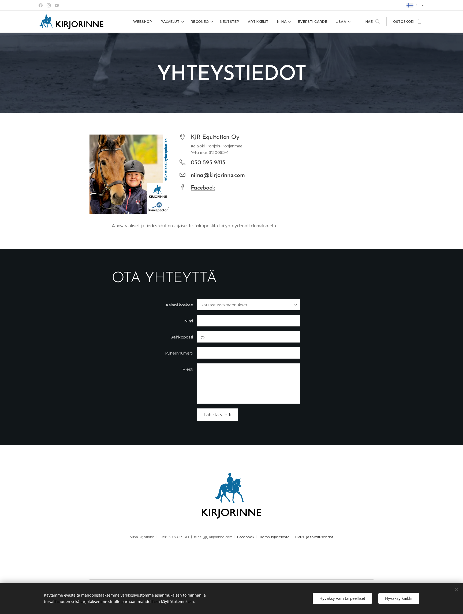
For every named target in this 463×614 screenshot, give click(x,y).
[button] (372, 21)
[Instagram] (48, 5)
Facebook (203, 188)
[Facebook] (40, 5)
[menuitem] (144, 21)
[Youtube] (56, 5)
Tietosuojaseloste (274, 537)
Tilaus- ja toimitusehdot (313, 537)
